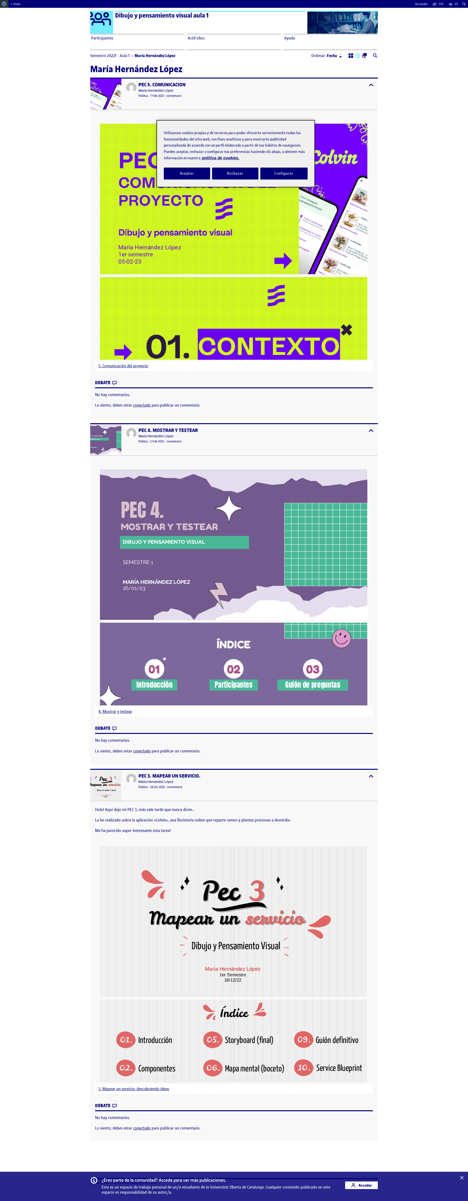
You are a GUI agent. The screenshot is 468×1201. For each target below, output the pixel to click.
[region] (235, 153)
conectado (142, 405)
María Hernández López (156, 90)
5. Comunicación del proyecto (123, 366)
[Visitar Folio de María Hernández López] (131, 87)
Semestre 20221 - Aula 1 (110, 55)
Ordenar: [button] (324, 55)
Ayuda (289, 38)
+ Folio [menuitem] (15, 4)
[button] (351, 56)
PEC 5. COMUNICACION (161, 84)
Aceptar (187, 173)
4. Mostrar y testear (115, 711)
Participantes (102, 38)
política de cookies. (220, 158)
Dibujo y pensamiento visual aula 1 (162, 15)
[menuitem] (4, 4)
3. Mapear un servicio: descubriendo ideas (133, 1088)
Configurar (283, 173)
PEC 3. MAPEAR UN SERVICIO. (169, 776)
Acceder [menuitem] (421, 4)
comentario (174, 96)
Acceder (365, 1185)
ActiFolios (196, 38)
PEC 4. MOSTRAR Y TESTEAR (168, 430)
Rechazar (235, 173)
